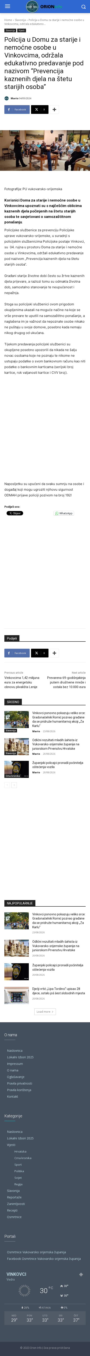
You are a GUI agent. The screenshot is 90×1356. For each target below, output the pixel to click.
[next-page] (14, 785)
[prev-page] (7, 785)
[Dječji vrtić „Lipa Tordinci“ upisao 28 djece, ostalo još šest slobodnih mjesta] (16, 995)
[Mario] (7, 98)
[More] (54, 109)
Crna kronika (13, 775)
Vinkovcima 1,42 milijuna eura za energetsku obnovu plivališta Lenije (21, 682)
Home (8, 20)
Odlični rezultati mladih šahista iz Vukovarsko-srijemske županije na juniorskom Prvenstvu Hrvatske (55, 744)
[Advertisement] (45, 428)
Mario (14, 98)
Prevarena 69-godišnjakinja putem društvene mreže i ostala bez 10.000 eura (66, 682)
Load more (43, 1012)
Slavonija (20, 20)
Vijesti (22, 30)
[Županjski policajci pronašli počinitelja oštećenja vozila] (16, 769)
